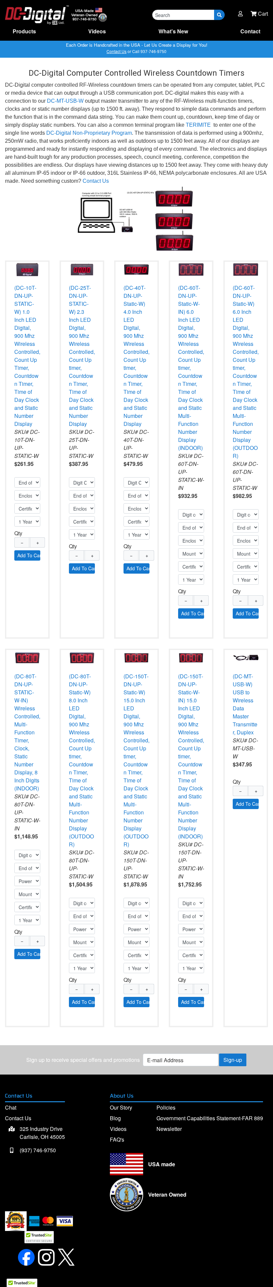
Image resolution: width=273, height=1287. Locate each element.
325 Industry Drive (41, 1133)
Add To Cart (28, 555)
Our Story (121, 1107)
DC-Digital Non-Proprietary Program (89, 133)
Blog (115, 1118)
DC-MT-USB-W (65, 101)
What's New (173, 31)
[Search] (219, 15)
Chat (10, 1107)
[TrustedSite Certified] (39, 1237)
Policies (165, 1107)
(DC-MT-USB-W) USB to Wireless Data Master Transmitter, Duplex (245, 704)
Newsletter (169, 1129)
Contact (250, 31)
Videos (97, 31)
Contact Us (117, 51)
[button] (240, 13)
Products (24, 31)
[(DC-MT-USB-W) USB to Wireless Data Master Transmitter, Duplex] (246, 657)
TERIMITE (198, 125)
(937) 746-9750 (37, 1150)
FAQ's (117, 1139)
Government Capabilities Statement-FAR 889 (209, 1118)
